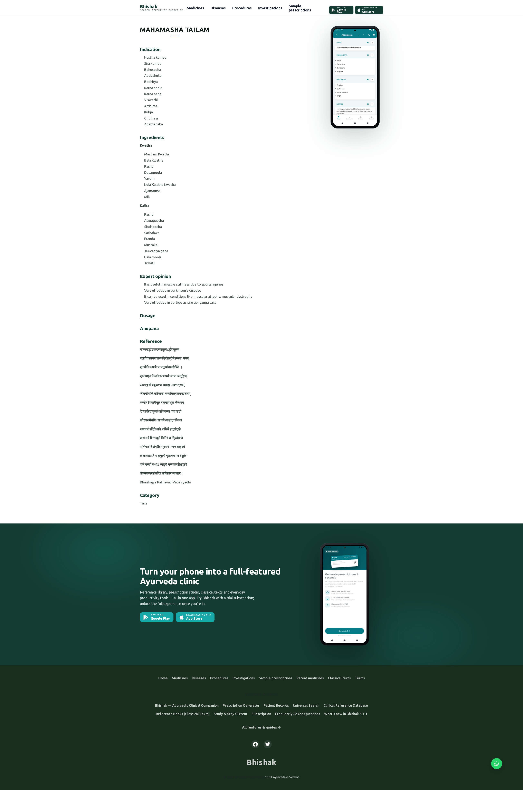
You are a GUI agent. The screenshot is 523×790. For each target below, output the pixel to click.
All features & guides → (261, 727)
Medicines (195, 8)
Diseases (218, 8)
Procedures (242, 8)
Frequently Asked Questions (297, 714)
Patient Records (276, 705)
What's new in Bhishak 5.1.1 (345, 714)
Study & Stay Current (230, 714)
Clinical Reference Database (345, 705)
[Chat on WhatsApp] (496, 763)
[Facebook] (255, 744)
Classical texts (339, 678)
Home (163, 678)
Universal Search (306, 705)
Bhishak (261, 762)
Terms (360, 678)
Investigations (270, 8)
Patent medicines (310, 678)
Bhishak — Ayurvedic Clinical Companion (187, 705)
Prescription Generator (241, 705)
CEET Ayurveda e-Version (282, 777)
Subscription (261, 714)
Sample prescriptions (300, 8)
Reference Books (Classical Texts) (183, 714)
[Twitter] (268, 744)
